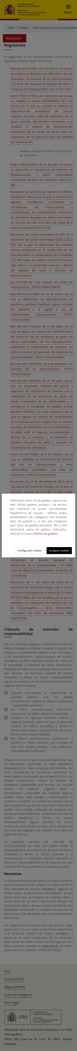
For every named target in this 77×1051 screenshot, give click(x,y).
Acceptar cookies (59, 550)
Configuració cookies (29, 550)
